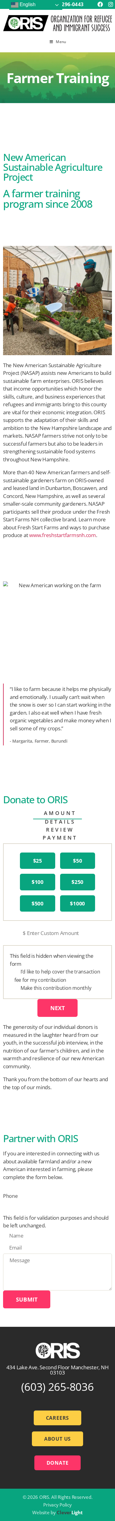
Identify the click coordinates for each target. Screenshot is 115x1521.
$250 (77, 881)
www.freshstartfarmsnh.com (62, 535)
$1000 (77, 903)
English (27, 4)
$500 (38, 903)
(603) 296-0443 (66, 4)
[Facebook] (100, 4)
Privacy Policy (57, 1505)
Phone (10, 1196)
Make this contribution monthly (56, 988)
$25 (37, 860)
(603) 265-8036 (57, 1386)
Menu (61, 41)
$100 (38, 881)
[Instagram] (110, 4)
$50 (77, 860)
